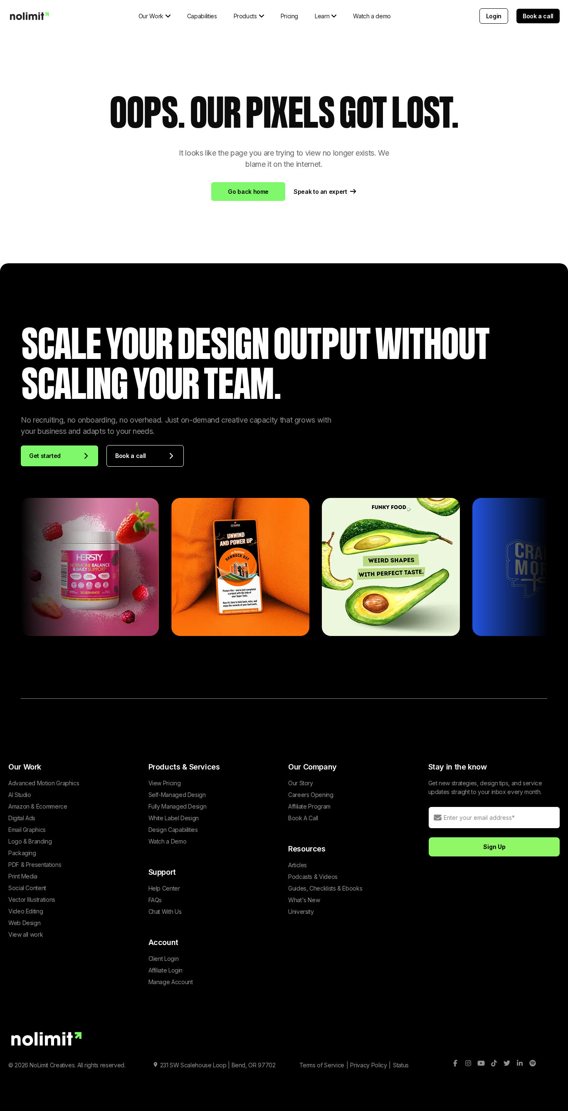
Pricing (289, 16)
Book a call (538, 16)
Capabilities (202, 16)
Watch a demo (372, 16)
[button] (154, 16)
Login (493, 16)
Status (401, 1065)
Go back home (248, 191)
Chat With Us (165, 911)
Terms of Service (321, 1065)
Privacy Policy (368, 1065)
